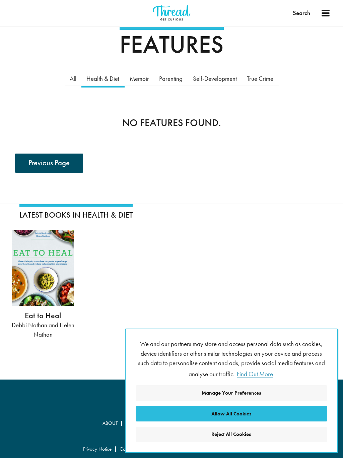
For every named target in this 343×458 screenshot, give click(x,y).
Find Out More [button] (255, 374)
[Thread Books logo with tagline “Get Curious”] (171, 13)
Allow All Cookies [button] (231, 413)
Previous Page (49, 163)
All (73, 78)
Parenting (171, 78)
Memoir (139, 78)
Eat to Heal (43, 315)
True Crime (260, 78)
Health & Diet (102, 78)
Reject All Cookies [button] (231, 434)
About (110, 423)
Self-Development (215, 78)
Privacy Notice (97, 449)
